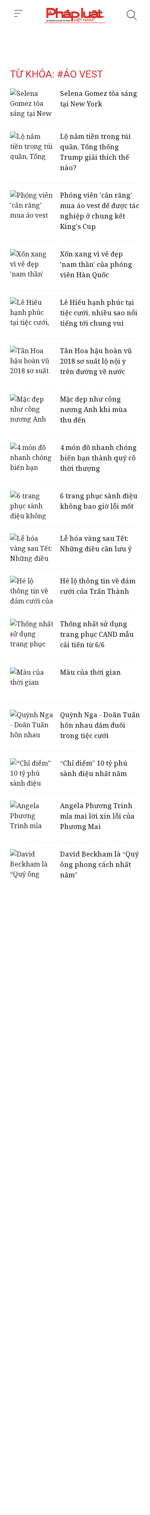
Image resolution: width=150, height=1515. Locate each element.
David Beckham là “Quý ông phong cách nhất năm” (99, 864)
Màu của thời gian (90, 672)
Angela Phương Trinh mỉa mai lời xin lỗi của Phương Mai (97, 816)
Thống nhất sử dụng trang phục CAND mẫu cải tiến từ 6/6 (97, 634)
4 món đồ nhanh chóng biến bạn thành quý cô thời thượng (98, 458)
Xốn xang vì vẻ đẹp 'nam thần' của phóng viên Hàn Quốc (96, 264)
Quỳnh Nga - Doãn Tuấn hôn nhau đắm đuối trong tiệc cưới (100, 725)
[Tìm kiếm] (132, 15)
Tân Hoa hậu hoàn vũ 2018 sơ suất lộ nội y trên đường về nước (96, 361)
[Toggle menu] (18, 14)
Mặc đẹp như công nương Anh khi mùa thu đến (93, 409)
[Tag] (75, 15)
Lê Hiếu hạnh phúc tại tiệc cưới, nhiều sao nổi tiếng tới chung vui (99, 313)
